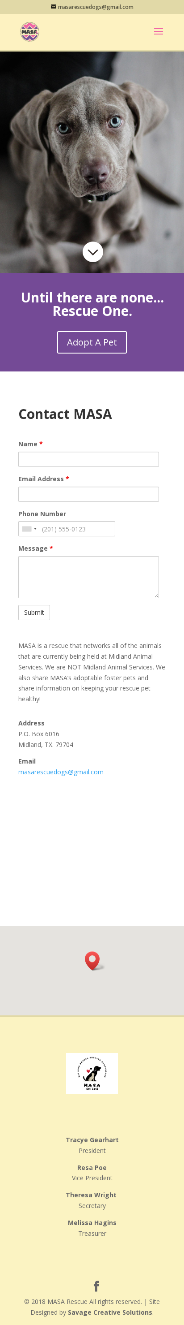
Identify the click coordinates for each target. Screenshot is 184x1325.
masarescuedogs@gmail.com (61, 772)
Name (30, 444)
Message (35, 548)
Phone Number (42, 513)
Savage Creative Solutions (110, 1312)
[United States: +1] (29, 529)
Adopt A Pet (92, 342)
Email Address (43, 479)
